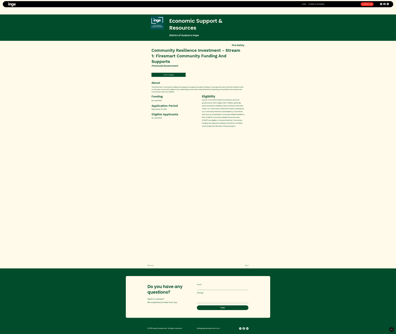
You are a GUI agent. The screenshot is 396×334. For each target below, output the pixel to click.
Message (200, 293)
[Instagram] (381, 4)
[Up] (391, 329)
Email (199, 284)
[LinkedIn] (388, 4)
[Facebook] (384, 4)
